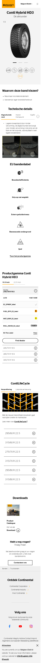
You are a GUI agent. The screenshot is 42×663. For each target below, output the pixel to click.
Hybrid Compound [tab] (20, 116)
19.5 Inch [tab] (6, 282)
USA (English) (22, 656)
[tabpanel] (20, 140)
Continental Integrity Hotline (14, 638)
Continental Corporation (18, 586)
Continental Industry (18, 590)
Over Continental (18, 593)
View (35, 333)
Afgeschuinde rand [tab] (6, 116)
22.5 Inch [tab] (17, 282)
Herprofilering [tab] (6, 389)
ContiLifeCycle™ (21, 422)
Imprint (34, 638)
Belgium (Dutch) (26, 4)
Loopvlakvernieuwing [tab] (23, 389)
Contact (28, 638)
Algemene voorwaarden (11, 641)
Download (11, 530)
